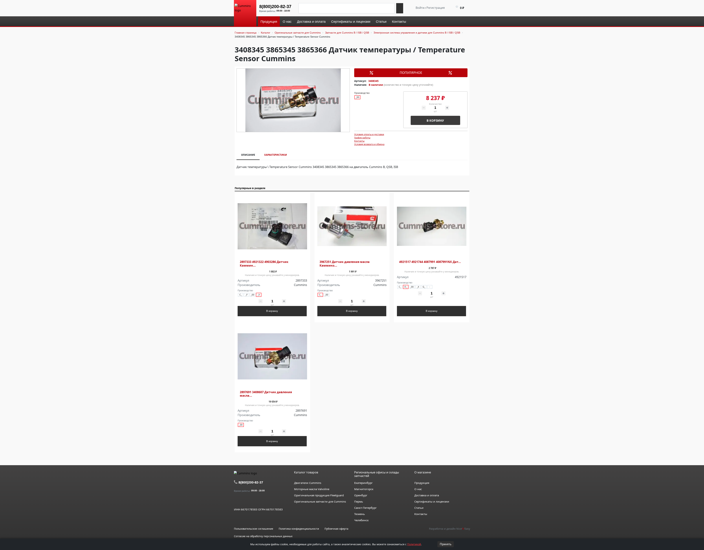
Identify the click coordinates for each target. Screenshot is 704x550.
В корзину (435, 121)
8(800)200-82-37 (275, 6)
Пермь (358, 501)
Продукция (421, 483)
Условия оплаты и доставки (369, 134)
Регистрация (435, 8)
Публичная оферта (336, 528)
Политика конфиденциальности (299, 528)
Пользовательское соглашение (253, 528)
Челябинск (361, 520)
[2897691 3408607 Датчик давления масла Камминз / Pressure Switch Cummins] (272, 356)
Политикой (414, 544)
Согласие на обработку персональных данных (263, 536)
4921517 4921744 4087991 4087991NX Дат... (430, 262)
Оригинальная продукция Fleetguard (319, 495)
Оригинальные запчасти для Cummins (320, 501)
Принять (445, 544)
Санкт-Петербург (365, 508)
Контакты (359, 141)
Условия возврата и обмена (369, 144)
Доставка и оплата (426, 495)
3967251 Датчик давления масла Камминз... (345, 263)
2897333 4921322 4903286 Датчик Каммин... (264, 263)
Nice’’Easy (463, 528)
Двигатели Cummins (307, 483)
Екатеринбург (363, 483)
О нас (418, 489)
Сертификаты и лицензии (431, 501)
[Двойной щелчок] (237, 501)
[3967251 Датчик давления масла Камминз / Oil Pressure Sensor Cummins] (352, 226)
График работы (362, 137)
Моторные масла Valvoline (311, 489)
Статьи (418, 508)
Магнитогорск (363, 489)
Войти (420, 8)
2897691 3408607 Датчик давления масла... (266, 393)
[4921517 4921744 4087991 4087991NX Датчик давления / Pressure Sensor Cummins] (431, 226)
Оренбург (360, 495)
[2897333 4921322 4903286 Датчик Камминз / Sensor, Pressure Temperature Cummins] (272, 226)
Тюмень (359, 514)
